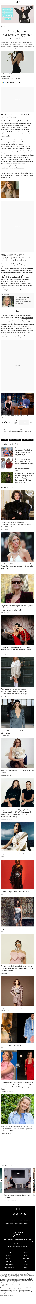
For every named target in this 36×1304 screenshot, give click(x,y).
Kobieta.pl (26, 1255)
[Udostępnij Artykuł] (20, 82)
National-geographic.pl (9, 1267)
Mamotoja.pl (9, 1261)
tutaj (12, 1295)
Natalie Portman (27, 318)
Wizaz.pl (26, 1264)
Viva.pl (25, 1261)
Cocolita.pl (8, 1258)
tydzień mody (28, 439)
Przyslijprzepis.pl (26, 1258)
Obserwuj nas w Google (10, 82)
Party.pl (9, 1252)
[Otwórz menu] (2, 2)
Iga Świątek (11, 328)
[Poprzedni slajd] (1, 1180)
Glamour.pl (8, 1255)
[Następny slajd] (33, 1180)
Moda (4, 439)
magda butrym (14, 439)
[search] (32, 1)
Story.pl (26, 1267)
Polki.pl (26, 1252)
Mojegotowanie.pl (9, 1264)
